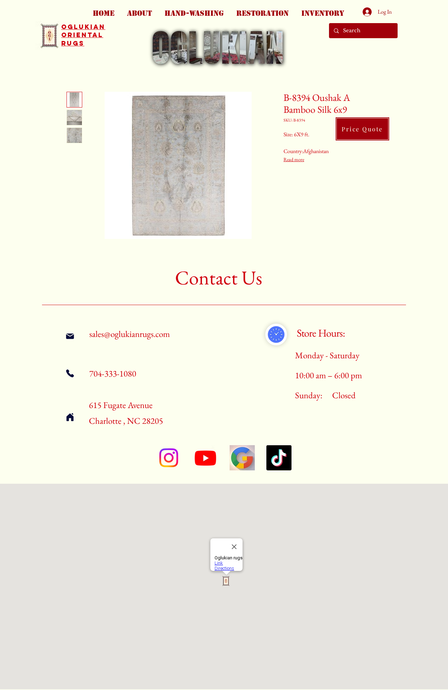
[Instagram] (168, 457)
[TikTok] (279, 457)
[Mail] (70, 336)
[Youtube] (205, 457)
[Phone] (70, 373)
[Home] (70, 417)
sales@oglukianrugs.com (129, 333)
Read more (294, 159)
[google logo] (242, 457)
